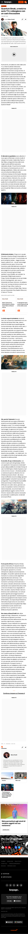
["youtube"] (9, 847)
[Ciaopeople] (14, 930)
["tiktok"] (2, 847)
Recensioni (8, 743)
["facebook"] (16, 847)
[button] (25, 19)
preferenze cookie (11, 865)
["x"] (12, 847)
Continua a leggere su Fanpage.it (14, 693)
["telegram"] (19, 847)
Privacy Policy (18, 861)
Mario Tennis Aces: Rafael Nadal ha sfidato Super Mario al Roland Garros (8, 305)
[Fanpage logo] (8, 2)
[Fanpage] (14, 890)
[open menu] (1, 2)
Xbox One (13, 743)
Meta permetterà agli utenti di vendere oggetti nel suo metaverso (13, 823)
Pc (4, 743)
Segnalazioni (10, 861)
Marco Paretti (11, 19)
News (2, 743)
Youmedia (3, 861)
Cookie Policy (4, 863)
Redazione (3, 865)
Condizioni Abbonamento (14, 863)
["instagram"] (6, 847)
